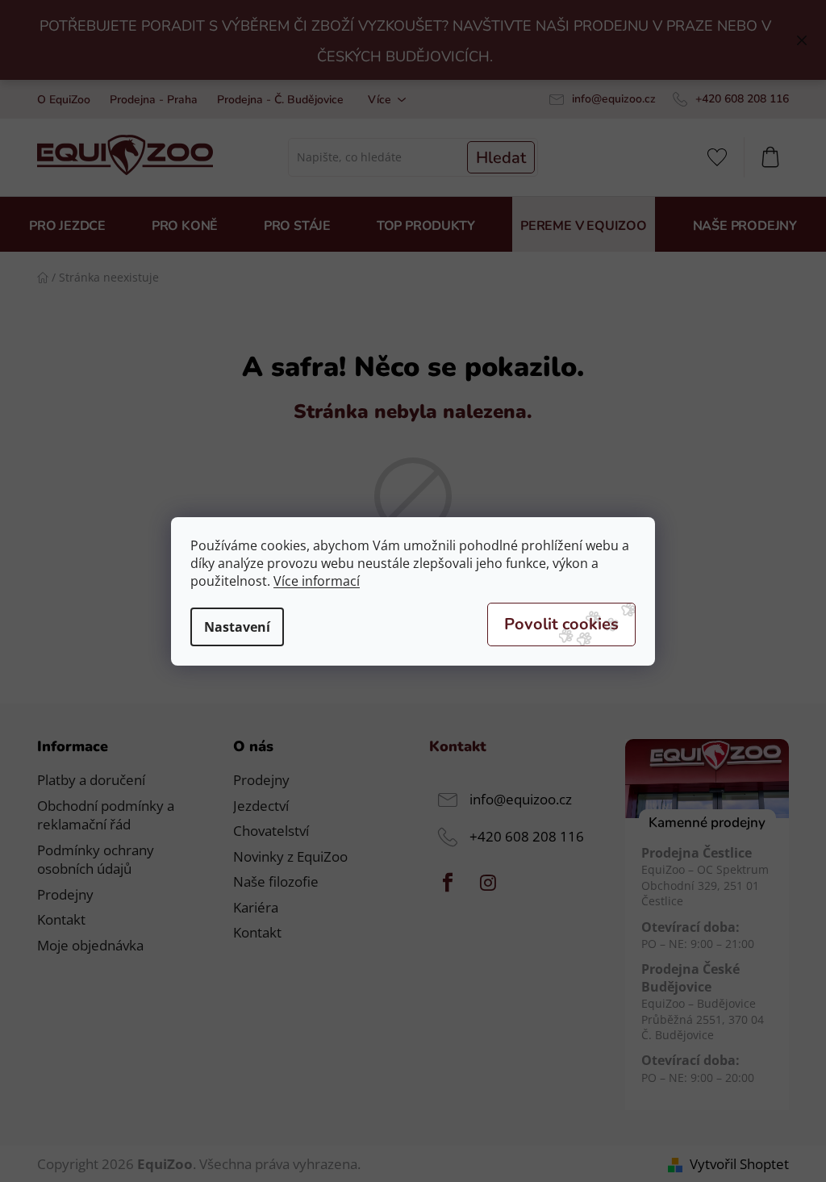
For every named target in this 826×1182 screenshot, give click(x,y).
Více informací (316, 581)
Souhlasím (561, 624)
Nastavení (237, 627)
